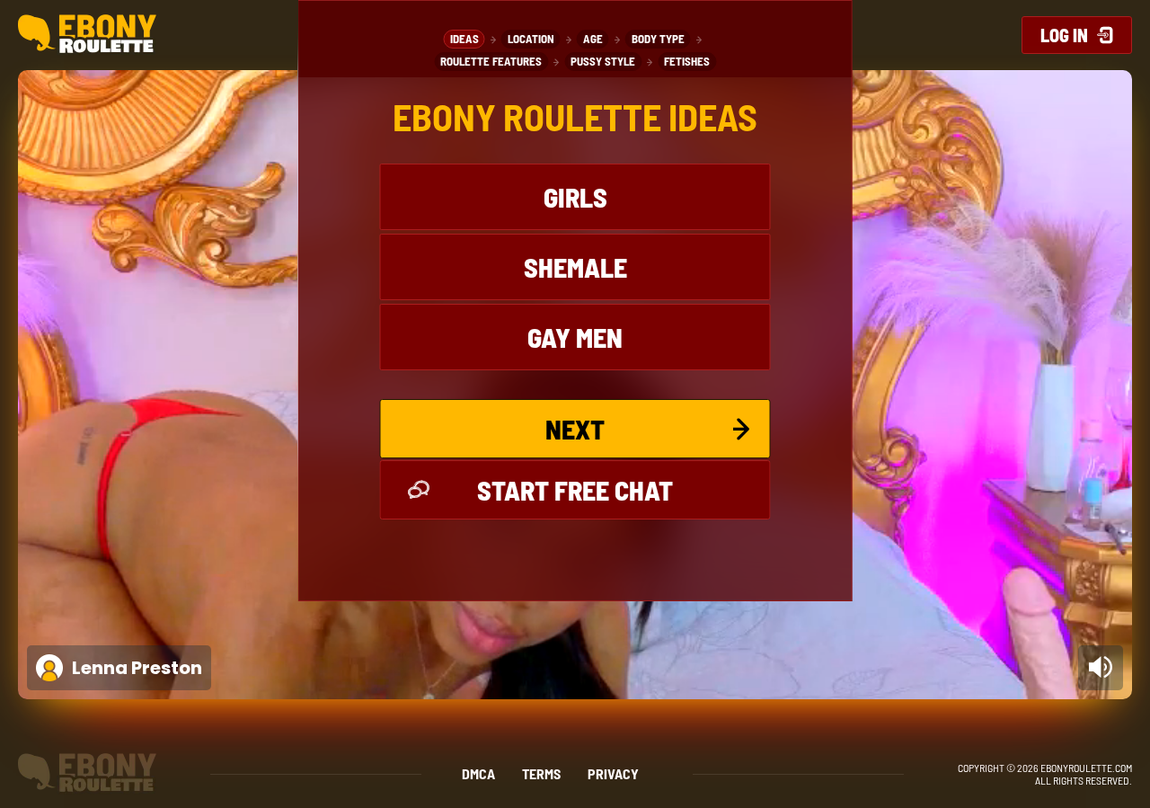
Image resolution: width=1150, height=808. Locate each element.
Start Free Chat (575, 490)
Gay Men (575, 337)
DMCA (478, 773)
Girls (575, 197)
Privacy (613, 773)
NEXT (575, 429)
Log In (1064, 35)
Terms (541, 773)
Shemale (575, 267)
